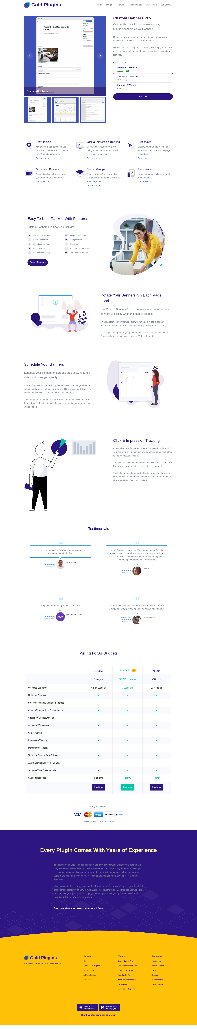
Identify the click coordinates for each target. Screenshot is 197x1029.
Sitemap (154, 975)
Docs (121, 5)
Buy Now (98, 787)
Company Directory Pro (127, 966)
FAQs (153, 970)
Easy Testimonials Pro (127, 979)
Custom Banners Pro (126, 970)
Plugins (110, 5)
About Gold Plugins (91, 966)
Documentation (157, 966)
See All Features (38, 262)
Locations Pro (123, 984)
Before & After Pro (125, 961)
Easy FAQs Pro (124, 975)
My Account (151, 5)
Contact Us (165, 5)
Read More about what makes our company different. (79, 908)
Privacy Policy (157, 984)
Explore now (41, 158)
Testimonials (136, 5)
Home (100, 5)
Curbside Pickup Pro (126, 989)
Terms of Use (157, 979)
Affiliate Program (90, 975)
